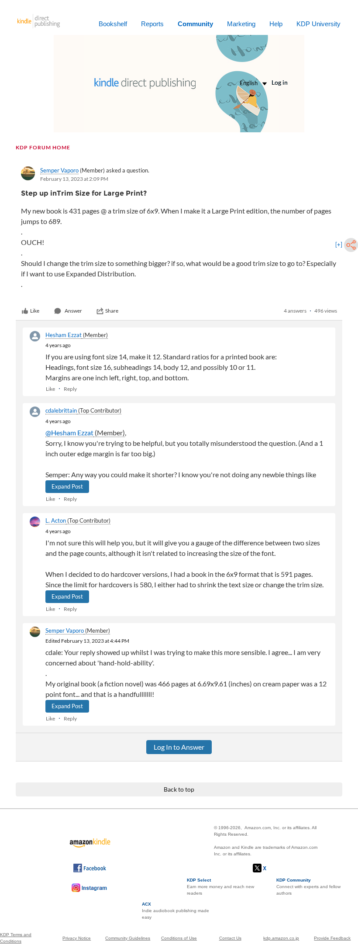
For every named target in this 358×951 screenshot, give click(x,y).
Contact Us (230, 938)
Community (195, 24)
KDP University (318, 24)
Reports (152, 24)
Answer (73, 310)
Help (275, 24)
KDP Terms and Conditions (15, 938)
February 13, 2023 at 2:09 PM (74, 179)
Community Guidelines (127, 938)
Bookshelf (113, 24)
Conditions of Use (179, 938)
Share (111, 310)
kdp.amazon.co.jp (281, 938)
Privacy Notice (76, 938)
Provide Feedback (332, 938)
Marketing (241, 24)
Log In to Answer (179, 747)
